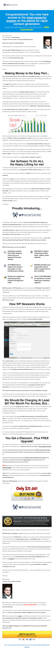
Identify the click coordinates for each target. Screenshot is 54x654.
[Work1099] (10, 5)
